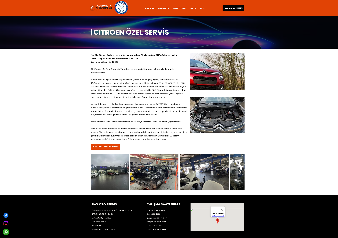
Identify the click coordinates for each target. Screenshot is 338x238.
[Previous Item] (95, 172)
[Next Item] (239, 172)
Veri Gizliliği (110, 229)
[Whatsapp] (6, 232)
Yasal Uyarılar (98, 229)
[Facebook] (6, 215)
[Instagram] (6, 223)
